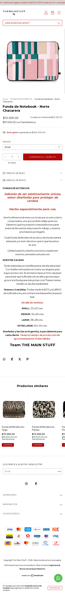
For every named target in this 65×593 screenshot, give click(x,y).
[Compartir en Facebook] (12, 359)
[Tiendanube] (32, 576)
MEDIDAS (7, 142)
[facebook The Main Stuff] (36, 483)
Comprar (8, 445)
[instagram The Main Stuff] (26, 483)
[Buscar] (59, 23)
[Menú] (59, 13)
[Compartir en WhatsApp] (4, 359)
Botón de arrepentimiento (32, 569)
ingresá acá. (55, 565)
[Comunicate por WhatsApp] (58, 578)
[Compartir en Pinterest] (27, 359)
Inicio (5, 99)
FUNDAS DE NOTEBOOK (21, 99)
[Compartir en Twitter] (19, 359)
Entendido (55, 588)
